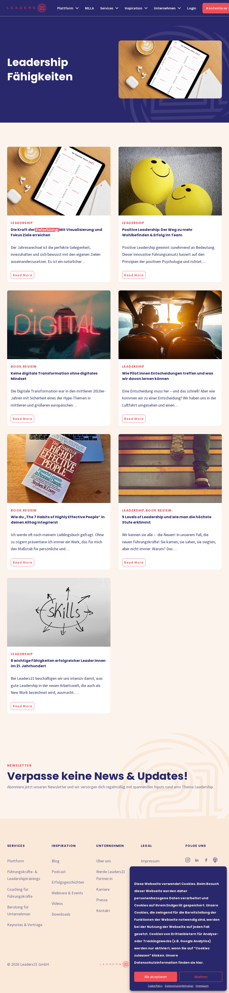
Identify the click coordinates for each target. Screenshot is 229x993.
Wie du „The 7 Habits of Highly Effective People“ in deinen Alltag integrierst (58, 519)
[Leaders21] (26, 8)
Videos (57, 903)
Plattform (15, 860)
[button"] (187, 860)
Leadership (22, 223)
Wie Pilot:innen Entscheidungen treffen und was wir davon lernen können (167, 376)
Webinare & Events (67, 892)
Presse (102, 899)
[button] (58, 181)
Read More (22, 275)
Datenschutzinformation (179, 985)
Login (191, 8)
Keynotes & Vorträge (24, 924)
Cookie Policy (155, 985)
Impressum (202, 985)
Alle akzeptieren (155, 977)
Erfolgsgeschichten (68, 882)
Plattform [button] (65, 8)
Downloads (61, 914)
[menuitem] (69, 8)
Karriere (103, 889)
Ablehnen (201, 977)
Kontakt (103, 910)
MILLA (89, 8)
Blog (55, 860)
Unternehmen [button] (165, 8)
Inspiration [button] (133, 8)
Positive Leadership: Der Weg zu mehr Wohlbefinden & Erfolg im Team (157, 232)
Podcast (59, 871)
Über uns (103, 860)
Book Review (24, 366)
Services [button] (106, 8)
